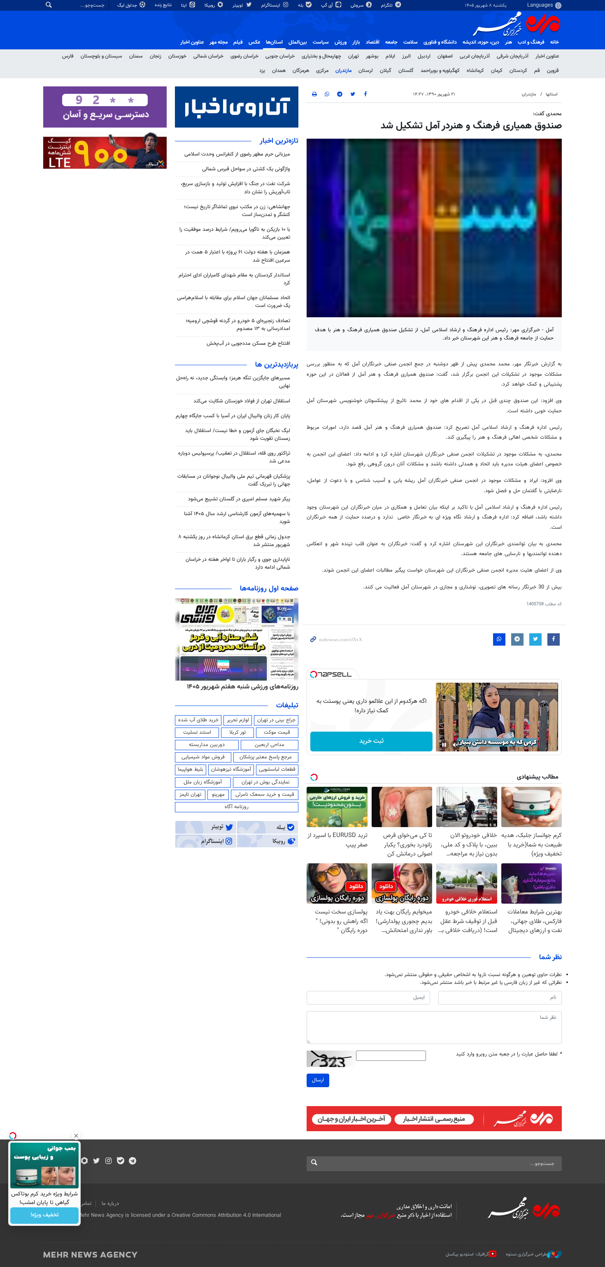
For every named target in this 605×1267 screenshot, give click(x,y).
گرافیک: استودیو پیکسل (467, 1254)
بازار (356, 42)
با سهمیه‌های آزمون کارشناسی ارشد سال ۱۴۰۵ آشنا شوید (237, 518)
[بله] (120, 1161)
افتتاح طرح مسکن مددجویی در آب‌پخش (248, 343)
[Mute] (456, 745)
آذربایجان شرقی (512, 56)
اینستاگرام (271, 5)
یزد (262, 71)
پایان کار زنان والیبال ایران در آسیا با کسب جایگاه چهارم (233, 416)
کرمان (497, 71)
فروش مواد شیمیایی (203, 757)
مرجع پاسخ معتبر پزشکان (266, 757)
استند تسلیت (197, 732)
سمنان (136, 56)
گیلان (385, 71)
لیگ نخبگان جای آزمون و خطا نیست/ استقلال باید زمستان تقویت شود (237, 435)
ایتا (184, 5)
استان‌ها (274, 42)
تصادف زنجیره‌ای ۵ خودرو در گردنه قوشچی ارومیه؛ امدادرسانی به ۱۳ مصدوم (238, 325)
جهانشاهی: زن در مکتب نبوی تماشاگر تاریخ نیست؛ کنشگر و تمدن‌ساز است (237, 211)
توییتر (238, 5)
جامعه (391, 42)
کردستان (518, 71)
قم (537, 71)
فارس (68, 56)
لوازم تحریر (238, 720)
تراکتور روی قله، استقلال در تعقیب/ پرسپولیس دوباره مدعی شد (234, 457)
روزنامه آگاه (237, 807)
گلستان (406, 71)
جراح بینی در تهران (276, 720)
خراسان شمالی (208, 56)
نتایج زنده (164, 5)
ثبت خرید (371, 741)
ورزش (341, 42)
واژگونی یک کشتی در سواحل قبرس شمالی (246, 169)
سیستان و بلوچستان (101, 56)
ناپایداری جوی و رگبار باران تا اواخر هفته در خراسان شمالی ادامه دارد (238, 564)
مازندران (343, 71)
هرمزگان (301, 71)
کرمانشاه (475, 71)
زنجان (155, 56)
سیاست (321, 42)
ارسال (318, 1080)
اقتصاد (372, 42)
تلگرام (387, 5)
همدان (279, 71)
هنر (508, 42)
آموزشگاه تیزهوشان (231, 769)
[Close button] (76, 1136)
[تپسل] (313, 674)
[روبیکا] (84, 1161)
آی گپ (327, 5)
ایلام (390, 56)
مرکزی (322, 71)
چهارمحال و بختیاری (321, 56)
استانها (552, 94)
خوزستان (177, 56)
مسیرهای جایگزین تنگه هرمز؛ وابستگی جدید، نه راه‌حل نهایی (233, 382)
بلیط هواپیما (190, 769)
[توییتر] (96, 1161)
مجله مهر (218, 42)
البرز (406, 56)
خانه (554, 42)
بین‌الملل (298, 42)
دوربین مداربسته (207, 745)
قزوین (553, 71)
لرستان (365, 71)
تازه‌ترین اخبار (279, 141)
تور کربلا (237, 732)
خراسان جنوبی (280, 56)
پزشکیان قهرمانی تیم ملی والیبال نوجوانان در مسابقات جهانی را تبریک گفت (233, 480)
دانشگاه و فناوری (440, 42)
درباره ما (110, 1204)
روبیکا (210, 5)
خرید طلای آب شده (198, 720)
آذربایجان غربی (475, 56)
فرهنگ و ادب (531, 42)
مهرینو (218, 794)
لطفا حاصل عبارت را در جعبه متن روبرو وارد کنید (509, 1054)
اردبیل (424, 56)
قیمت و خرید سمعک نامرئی (264, 794)
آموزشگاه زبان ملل (203, 782)
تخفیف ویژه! (44, 1215)
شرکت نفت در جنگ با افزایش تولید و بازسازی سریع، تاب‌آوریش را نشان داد (235, 188)
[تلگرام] (132, 1161)
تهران (353, 56)
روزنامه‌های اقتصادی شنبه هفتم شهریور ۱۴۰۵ (240, 687)
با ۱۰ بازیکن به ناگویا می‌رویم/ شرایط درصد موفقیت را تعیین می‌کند (234, 234)
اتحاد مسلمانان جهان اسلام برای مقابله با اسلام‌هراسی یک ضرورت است (233, 302)
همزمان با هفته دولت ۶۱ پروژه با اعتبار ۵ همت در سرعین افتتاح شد (237, 256)
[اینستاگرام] (108, 1161)
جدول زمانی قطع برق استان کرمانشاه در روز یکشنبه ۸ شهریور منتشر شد (234, 541)
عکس (254, 42)
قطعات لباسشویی (277, 769)
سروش (358, 5)
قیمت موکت (277, 732)
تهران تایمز (190, 794)
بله (301, 5)
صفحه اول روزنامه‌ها (269, 589)
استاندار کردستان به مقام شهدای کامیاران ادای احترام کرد (234, 279)
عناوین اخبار (547, 56)
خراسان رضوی (244, 56)
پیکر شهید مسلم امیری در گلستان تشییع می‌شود (239, 499)
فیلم (238, 42)
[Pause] (444, 745)
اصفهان (445, 56)
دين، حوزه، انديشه (481, 42)
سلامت (410, 42)
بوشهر (372, 56)
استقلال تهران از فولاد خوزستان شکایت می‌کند (241, 401)
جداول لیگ (127, 5)
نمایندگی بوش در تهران (266, 782)
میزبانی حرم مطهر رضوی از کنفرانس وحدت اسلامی (237, 154)
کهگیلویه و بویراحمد (440, 71)
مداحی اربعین (269, 745)
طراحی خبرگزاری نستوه (526, 1254)
